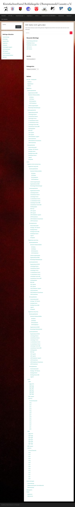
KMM (29, 381)
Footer (28, 491)
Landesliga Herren (32, 118)
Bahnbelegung (31, 487)
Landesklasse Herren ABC (34, 126)
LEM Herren (29, 47)
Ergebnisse (29, 15)
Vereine (29, 85)
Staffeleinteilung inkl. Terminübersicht (36, 485)
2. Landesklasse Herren (33, 122)
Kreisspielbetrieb (31, 145)
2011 (30, 426)
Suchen (4, 24)
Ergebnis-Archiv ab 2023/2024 (48, 15)
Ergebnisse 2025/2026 (33, 166)
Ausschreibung (31, 483)
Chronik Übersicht (33, 400)
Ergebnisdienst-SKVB (33, 112)
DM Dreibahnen (32, 101)
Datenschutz (61, 15)
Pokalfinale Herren (31, 43)
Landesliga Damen (32, 114)
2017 (30, 414)
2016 (30, 416)
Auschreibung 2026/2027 (32, 40)
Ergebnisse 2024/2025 (33, 240)
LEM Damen (29, 49)
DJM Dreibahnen (33, 103)
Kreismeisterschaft (32, 147)
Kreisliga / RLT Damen (33, 149)
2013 (30, 422)
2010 (30, 428)
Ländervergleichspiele (33, 105)
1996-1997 (31, 390)
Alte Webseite (4, 19)
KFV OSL (10, 15)
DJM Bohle (31, 99)
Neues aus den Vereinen (8, 55)
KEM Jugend (31, 396)
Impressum (69, 15)
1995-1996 (31, 391)
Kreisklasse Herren (32, 155)
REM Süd (30, 130)
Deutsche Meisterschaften (34, 94)
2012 (30, 424)
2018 (30, 412)
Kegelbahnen (30, 83)
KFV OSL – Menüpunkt (31, 79)
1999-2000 (31, 383)
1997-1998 (31, 387)
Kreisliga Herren (31, 151)
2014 (30, 420)
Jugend (30, 157)
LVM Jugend (31, 132)
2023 (30, 402)
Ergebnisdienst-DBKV (33, 92)
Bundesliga (5, 39)
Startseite (3, 15)
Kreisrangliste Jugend (7, 47)
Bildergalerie (29, 489)
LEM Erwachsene (32, 142)
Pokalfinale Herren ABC (32, 45)
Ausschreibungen (19, 15)
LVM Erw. (30, 398)
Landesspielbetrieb (32, 110)
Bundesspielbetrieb (32, 90)
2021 (30, 406)
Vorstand (29, 81)
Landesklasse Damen (33, 116)
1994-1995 (31, 394)
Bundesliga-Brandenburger (34, 107)
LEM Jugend (31, 134)
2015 (30, 418)
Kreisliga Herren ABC (32, 153)
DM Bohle (31, 97)
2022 (30, 404)
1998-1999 (31, 385)
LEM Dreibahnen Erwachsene (34, 140)
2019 (30, 410)
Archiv (36, 15)
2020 (30, 408)
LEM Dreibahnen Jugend (33, 136)
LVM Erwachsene (32, 138)
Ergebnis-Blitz (6, 41)
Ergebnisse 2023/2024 (33, 311)
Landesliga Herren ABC (33, 124)
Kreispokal (30, 159)
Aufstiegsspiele (31, 128)
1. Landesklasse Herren (33, 120)
